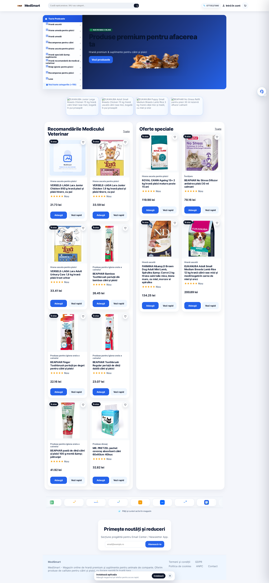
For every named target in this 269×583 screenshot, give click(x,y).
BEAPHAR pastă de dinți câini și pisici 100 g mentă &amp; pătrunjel (67, 454)
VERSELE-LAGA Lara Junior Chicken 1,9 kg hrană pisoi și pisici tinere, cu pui (109, 188)
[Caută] (136, 5)
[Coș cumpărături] (245, 6)
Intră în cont (233, 5)
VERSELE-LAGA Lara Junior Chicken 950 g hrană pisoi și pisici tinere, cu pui (67, 188)
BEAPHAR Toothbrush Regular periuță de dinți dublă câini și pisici (106, 365)
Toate (126, 131)
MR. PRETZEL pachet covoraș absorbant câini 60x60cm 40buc (107, 451)
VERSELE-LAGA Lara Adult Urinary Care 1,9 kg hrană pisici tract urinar (66, 274)
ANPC (199, 566)
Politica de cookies (180, 566)
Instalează (158, 576)
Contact (213, 566)
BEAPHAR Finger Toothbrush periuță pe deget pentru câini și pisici (67, 365)
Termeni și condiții (179, 561)
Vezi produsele (101, 59)
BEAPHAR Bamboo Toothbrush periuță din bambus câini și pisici (106, 277)
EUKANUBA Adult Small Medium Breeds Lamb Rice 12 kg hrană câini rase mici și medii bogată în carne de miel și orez (201, 273)
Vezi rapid (76, 215)
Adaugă (58, 215)
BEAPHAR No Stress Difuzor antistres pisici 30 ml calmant (201, 183)
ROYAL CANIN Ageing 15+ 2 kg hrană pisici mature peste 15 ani (158, 183)
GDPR (198, 561)
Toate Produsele (55, 18)
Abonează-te (154, 544)
